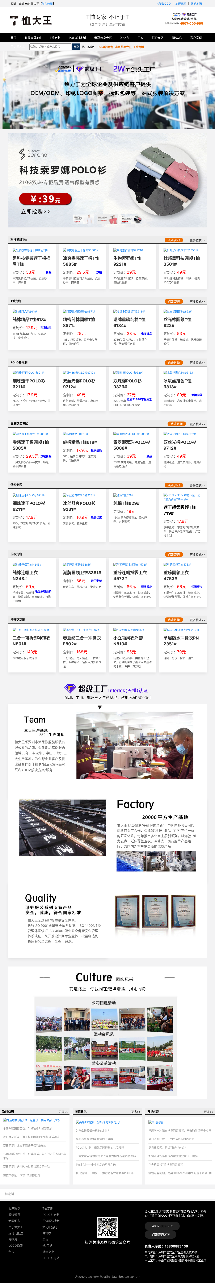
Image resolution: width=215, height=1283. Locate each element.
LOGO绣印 (15, 1245)
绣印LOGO (164, 3)
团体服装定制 (51, 1221)
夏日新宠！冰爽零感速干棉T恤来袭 (24, 1145)
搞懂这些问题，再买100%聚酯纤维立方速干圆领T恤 (180, 1173)
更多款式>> (197, 240)
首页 (13, 37)
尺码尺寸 (14, 1239)
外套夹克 (48, 1252)
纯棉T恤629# (126, 503)
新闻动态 (14, 1221)
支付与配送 (15, 1233)
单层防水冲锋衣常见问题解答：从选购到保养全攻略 (179, 1130)
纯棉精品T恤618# (30, 319)
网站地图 (196, 3)
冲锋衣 (124, 37)
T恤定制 (55, 37)
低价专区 (158, 37)
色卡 (11, 1252)
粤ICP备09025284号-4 (125, 1276)
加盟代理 (180, 3)
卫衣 (140, 37)
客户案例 (196, 37)
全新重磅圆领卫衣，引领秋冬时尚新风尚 (27, 1128)
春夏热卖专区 (103, 37)
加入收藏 (47, 3)
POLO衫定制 (77, 37)
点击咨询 (174, 240)
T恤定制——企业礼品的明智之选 (96, 1164)
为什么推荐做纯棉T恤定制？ (93, 1130)
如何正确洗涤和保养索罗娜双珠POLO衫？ (173, 1156)
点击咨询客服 (160, 1234)
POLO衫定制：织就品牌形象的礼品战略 (100, 1147)
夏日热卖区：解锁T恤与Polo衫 (167, 1147)
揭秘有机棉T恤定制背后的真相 (94, 1139)
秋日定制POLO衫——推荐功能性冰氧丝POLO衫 (105, 1173)
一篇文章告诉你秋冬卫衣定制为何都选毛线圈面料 (106, 1156)
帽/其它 (177, 37)
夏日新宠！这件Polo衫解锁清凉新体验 (26, 1166)
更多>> (63, 1112)
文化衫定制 (49, 1227)
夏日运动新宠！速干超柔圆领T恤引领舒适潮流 (31, 1137)
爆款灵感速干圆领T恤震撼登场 (21, 1175)
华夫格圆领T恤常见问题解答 (165, 1164)
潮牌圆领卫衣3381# (82, 572)
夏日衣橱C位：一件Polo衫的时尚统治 (171, 1139)
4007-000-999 (162, 1226)
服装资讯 (14, 1214)
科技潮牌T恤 (33, 37)
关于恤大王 (17, 46)
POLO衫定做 (50, 1258)
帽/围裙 (47, 1245)
